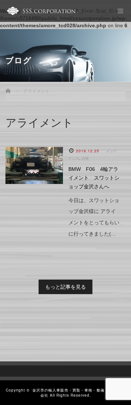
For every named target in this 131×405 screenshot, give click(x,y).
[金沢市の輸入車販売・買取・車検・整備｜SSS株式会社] (40, 11)
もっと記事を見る (65, 287)
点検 (85, 158)
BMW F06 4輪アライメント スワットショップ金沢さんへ (93, 177)
